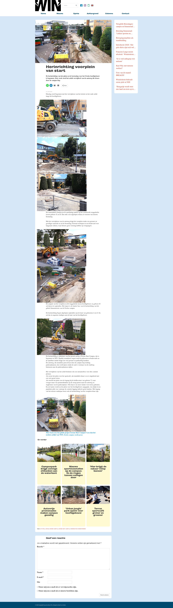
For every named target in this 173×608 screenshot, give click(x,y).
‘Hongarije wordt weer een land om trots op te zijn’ (125, 87)
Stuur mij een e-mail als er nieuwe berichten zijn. (58, 590)
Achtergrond (92, 13)
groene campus (53, 528)
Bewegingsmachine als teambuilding (124, 39)
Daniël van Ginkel (62, 605)
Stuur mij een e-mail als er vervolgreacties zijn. (57, 587)
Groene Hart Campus (64, 528)
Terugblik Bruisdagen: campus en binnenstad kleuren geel (124, 25)
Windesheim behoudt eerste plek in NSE (124, 80)
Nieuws (60, 13)
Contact (125, 13)
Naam (40, 572)
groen (47, 528)
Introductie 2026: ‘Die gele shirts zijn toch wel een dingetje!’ (125, 46)
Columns (109, 13)
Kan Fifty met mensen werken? (124, 66)
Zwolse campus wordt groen (73, 435)
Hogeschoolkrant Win (48, 605)
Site (38, 582)
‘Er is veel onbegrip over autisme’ (125, 59)
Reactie (40, 546)
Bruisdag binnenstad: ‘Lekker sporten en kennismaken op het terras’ (124, 32)
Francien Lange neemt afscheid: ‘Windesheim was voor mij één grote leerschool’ (125, 52)
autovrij (42, 528)
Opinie (76, 13)
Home (43, 13)
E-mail (40, 577)
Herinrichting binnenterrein (78, 528)
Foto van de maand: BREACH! (123, 73)
